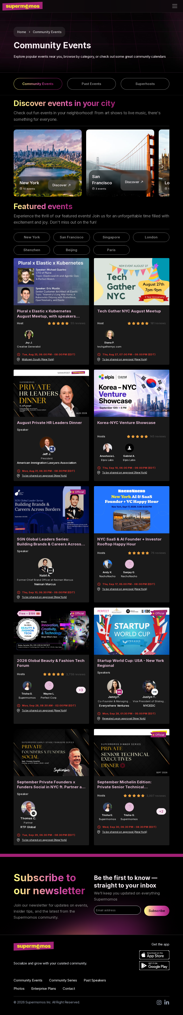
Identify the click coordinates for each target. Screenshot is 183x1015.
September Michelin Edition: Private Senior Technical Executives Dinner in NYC (124, 785)
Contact (69, 988)
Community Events (47, 32)
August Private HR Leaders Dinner (49, 422)
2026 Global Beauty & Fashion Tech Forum (51, 663)
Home (21, 32)
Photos (19, 988)
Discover (59, 185)
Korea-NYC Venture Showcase (126, 422)
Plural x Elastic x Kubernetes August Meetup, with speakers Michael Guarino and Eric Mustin (48, 314)
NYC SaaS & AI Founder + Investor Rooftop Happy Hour (129, 542)
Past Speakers (95, 980)
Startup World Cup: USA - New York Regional (130, 663)
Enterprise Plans (43, 988)
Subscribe (157, 911)
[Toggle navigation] (175, 6)
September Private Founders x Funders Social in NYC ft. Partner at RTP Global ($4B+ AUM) (50, 785)
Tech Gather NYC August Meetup (129, 311)
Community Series (63, 980)
